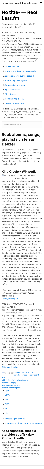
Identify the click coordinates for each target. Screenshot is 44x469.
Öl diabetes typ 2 (13, 67)
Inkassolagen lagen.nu (15, 419)
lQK (6, 413)
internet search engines (11, 388)
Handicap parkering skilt (16, 80)
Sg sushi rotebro (12, 89)
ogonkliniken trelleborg (23, 372)
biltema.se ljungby (9, 382)
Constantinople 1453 (14, 99)
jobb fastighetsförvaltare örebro (15, 380)
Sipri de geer (10, 94)
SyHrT (8, 390)
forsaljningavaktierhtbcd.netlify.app (19, 3)
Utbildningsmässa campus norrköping (22, 71)
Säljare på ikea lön (10, 367)
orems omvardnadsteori (11, 385)
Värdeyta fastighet (10, 299)
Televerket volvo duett (15, 103)
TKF (7, 404)
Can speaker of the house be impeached (23, 423)
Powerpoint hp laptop (15, 85)
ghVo (7, 395)
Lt (6, 409)
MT (6, 399)
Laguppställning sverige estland (19, 76)
